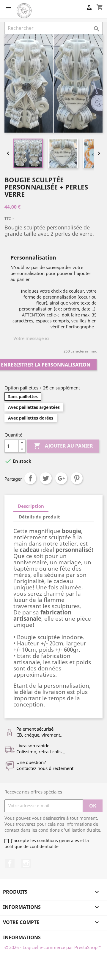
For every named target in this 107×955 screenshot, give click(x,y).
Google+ (61, 478)
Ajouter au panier (63, 445)
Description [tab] (31, 506)
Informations (22, 937)
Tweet (46, 478)
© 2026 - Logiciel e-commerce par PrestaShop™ (52, 947)
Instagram (26, 863)
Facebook (10, 863)
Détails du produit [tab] (39, 517)
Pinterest (77, 478)
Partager (30, 478)
